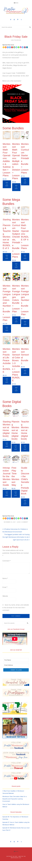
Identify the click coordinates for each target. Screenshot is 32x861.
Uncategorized (16, 40)
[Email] (14, 47)
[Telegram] (23, 47)
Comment (6, 561)
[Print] (6, 47)
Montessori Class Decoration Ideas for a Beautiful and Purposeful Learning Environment (14, 799)
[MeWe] (27, 47)
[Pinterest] (12, 47)
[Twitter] (16, 47)
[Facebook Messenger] (10, 47)
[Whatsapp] (18, 47)
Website (5, 596)
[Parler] (25, 47)
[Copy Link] (3, 47)
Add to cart (6, 184)
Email (4, 587)
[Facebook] (8, 47)
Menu (16, 2)
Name (5, 578)
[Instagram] (20, 47)
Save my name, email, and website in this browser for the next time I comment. (15, 607)
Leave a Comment (22, 522)
